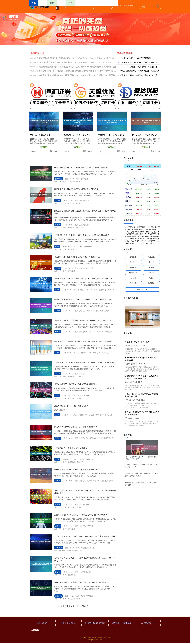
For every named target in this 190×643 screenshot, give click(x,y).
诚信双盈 (57, 504)
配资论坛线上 (128, 6)
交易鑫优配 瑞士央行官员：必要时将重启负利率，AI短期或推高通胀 (80, 167)
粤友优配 (57, 268)
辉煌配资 (133, 257)
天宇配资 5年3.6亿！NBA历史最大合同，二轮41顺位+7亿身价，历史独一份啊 (84, 362)
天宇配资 (57, 374)
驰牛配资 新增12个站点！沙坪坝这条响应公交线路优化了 (76, 469)
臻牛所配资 (66, 6)
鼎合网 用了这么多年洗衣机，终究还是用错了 (72, 405)
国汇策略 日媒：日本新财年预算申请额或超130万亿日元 (76, 189)
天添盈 (57, 395)
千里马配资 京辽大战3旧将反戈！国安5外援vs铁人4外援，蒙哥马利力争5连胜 (84, 536)
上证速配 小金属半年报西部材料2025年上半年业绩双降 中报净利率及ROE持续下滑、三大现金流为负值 (142, 345)
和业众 (135, 151)
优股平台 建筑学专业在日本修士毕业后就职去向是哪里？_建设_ (145, 75)
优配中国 (133, 283)
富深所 (57, 290)
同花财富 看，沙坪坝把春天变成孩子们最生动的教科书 (75, 426)
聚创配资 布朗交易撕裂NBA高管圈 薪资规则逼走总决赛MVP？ (78, 628)
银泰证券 (57, 572)
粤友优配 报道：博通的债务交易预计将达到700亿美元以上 (77, 256)
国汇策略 (57, 200)
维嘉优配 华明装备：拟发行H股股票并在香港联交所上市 (89, 135)
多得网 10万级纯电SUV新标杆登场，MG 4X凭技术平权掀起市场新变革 (142, 474)
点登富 (57, 246)
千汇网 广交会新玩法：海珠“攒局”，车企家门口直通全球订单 (143, 66)
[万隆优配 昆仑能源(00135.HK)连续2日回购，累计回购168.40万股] (112, 121)
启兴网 (133, 278)
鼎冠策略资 (58, 596)
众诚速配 (57, 311)
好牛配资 (133, 267)
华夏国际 (151, 283)
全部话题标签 (142, 289)
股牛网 (151, 267)
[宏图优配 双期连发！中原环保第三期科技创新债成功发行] (44, 121)
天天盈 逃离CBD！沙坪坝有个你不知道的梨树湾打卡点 (75, 384)
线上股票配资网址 (79, 6)
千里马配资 (58, 548)
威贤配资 (57, 332)
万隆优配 (101, 151)
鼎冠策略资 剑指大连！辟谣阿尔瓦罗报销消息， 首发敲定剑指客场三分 (82, 582)
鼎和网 (57, 415)
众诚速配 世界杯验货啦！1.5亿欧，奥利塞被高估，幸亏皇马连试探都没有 (83, 299)
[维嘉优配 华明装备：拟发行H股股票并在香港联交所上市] (78, 121)
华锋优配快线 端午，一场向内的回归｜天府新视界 (139, 71)
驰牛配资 (57, 481)
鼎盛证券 (57, 526)
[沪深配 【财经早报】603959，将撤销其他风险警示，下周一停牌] (142, 447)
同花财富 (57, 438)
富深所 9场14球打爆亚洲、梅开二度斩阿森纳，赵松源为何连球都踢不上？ (83, 278)
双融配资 (133, 262)
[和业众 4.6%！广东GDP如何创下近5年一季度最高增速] (146, 121)
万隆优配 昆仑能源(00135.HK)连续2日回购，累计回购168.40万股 (126, 135)
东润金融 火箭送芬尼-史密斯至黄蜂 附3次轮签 (72, 606)
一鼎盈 (57, 353)
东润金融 (57, 617)
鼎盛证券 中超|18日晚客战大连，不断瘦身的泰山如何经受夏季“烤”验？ (81, 514)
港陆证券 (57, 225)
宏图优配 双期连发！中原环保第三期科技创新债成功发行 (55, 135)
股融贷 (151, 262)
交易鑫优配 (58, 179)
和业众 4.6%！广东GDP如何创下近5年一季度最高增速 (156, 135)
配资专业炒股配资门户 (95, 6)
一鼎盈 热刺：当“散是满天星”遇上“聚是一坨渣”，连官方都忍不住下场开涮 (82, 341)
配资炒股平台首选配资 (113, 6)
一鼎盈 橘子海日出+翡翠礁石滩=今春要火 (70, 447)
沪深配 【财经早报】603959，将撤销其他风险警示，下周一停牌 (142, 458)
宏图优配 (33, 151)
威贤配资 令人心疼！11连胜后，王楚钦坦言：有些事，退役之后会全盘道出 (83, 320)
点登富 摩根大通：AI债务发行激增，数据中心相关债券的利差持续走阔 (81, 235)
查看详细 (44, 146)
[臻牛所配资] (40, 6)
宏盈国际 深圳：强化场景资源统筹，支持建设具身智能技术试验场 (146, 62)
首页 (57, 6)
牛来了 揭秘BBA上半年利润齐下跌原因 (135, 58)
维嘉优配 (67, 151)
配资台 (151, 278)
